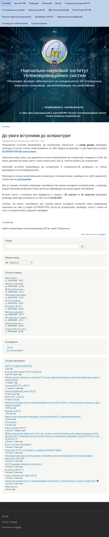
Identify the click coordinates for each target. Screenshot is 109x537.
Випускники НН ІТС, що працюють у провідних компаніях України (33, 450)
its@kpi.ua (59, 116)
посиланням (24, 179)
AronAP (18, 527)
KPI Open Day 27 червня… (16, 318)
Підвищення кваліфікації (68, 18)
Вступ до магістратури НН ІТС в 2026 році (23, 372)
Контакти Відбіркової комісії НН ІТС (20, 391)
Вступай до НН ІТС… (14, 306)
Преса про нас (11, 487)
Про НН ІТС (18, 4)
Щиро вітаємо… (12, 278)
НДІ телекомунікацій (57, 11)
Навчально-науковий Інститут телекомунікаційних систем (54, 73)
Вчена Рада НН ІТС (81, 11)
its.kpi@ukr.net (72, 116)
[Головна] (54, 52)
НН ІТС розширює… (13, 301)
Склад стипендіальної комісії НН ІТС (21, 475)
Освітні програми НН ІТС (15, 428)
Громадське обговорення (15, 23)
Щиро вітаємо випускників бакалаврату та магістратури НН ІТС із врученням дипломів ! (43, 417)
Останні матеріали (15, 350)
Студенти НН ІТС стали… (16, 329)
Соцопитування (39, 23)
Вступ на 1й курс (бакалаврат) (18, 444)
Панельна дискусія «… (15, 323)
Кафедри (32, 4)
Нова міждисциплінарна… (16, 295)
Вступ (57, 4)
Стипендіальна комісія (12, 11)
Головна (5, 4)
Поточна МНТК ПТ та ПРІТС (17, 386)
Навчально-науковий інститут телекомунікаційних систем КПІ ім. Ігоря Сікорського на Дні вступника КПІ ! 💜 (52, 481)
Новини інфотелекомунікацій (16, 17)
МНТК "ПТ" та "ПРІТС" (15, 397)
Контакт (5, 516)
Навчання (46, 4)
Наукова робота (35, 11)
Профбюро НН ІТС (44, 17)
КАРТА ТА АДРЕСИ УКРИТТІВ (18, 366)
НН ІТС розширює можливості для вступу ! (23, 464)
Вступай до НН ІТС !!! (14, 470)
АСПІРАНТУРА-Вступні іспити (19, 151)
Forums (10, 347)
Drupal (14, 522)
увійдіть (103, 234)
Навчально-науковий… (15, 284)
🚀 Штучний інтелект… (15, 289)
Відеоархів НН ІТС (13, 411)
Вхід (54, 32)
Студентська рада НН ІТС (77, 3)
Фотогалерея (10, 422)
